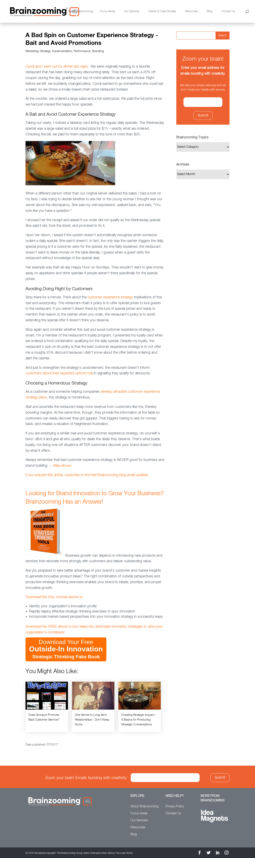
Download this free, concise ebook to (54, 597)
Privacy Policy (175, 806)
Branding (98, 51)
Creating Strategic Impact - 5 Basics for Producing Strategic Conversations (138, 719)
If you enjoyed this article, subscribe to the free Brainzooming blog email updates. (87, 475)
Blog (209, 11)
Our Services (131, 11)
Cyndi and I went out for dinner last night (57, 66)
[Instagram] (227, 853)
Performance (82, 51)
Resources (191, 11)
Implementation (62, 51)
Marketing (32, 51)
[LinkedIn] (218, 853)
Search (222, 35)
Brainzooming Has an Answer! (64, 502)
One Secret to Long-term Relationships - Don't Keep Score (92, 719)
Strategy (45, 51)
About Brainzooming (80, 11)
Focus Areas (107, 11)
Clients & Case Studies (162, 11)
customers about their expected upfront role (59, 373)
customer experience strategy (110, 297)
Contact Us (228, 11)
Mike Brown (62, 465)
